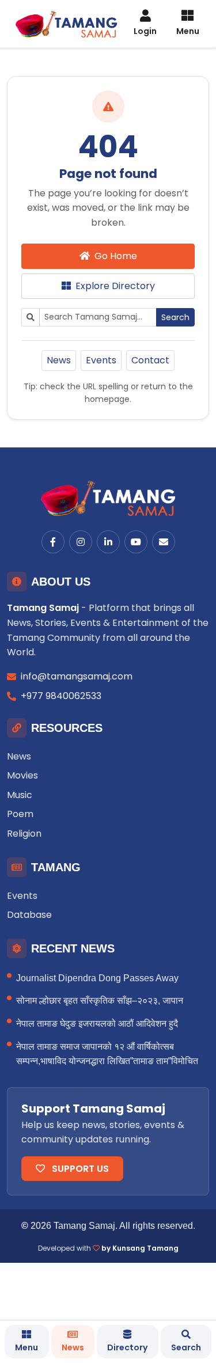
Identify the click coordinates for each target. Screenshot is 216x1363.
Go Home (115, 256)
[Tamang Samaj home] (108, 498)
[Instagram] (80, 541)
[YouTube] (135, 541)
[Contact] (163, 541)
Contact (150, 360)
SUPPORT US (79, 1168)
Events (101, 360)
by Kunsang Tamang (140, 1248)
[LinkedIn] (108, 541)
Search (175, 317)
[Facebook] (53, 541)
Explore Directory (115, 286)
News (59, 360)
